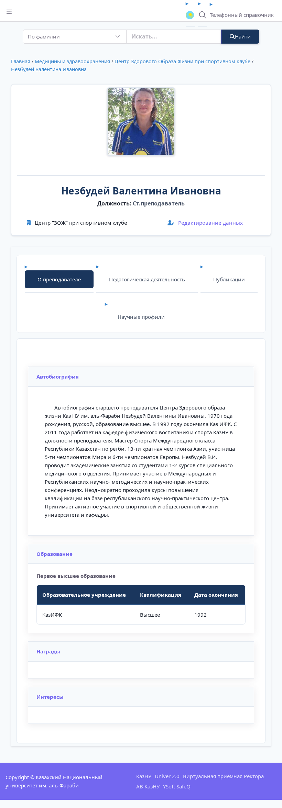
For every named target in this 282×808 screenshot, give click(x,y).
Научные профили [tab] (141, 316)
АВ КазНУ (148, 786)
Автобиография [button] (57, 376)
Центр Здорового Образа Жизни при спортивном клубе (182, 61)
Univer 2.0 (167, 776)
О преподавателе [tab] (59, 279)
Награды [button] (48, 651)
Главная (20, 61)
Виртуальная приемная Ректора (223, 776)
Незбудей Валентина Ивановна (49, 69)
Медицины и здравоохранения (72, 61)
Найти (243, 36)
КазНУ (143, 776)
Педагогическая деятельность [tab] (147, 279)
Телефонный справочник (242, 14)
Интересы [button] (50, 696)
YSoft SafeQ (177, 786)
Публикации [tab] (229, 279)
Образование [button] (54, 553)
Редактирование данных (210, 222)
